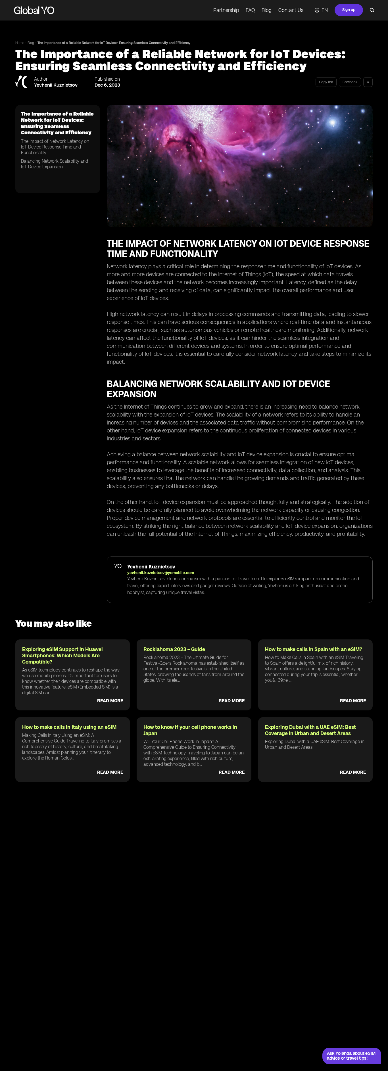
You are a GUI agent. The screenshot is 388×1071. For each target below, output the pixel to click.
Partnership (226, 10)
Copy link (326, 82)
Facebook (350, 82)
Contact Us (290, 10)
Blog (267, 10)
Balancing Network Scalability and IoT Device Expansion (54, 164)
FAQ (250, 10)
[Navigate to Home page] (34, 10)
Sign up (348, 9)
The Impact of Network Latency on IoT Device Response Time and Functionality (55, 147)
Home (19, 43)
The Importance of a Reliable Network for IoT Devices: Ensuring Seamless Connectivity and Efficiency (113, 43)
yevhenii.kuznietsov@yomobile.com (160, 572)
